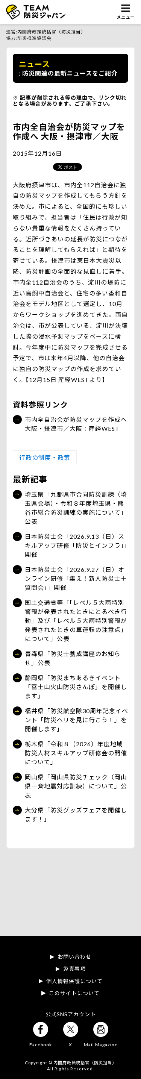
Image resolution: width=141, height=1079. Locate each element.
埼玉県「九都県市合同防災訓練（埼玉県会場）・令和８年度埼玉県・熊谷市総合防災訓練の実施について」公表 (76, 508)
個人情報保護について (74, 981)
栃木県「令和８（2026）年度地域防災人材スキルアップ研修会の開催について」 (76, 752)
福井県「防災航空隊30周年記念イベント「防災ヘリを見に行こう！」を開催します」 (76, 719)
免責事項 (74, 969)
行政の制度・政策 (44, 457)
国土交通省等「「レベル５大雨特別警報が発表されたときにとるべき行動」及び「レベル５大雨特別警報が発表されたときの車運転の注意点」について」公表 (76, 620)
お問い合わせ (74, 957)
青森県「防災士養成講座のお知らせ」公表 (73, 658)
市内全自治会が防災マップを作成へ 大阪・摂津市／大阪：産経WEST (76, 424)
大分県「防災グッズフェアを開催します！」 (76, 814)
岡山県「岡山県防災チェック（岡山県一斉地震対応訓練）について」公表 (76, 786)
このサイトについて (74, 993)
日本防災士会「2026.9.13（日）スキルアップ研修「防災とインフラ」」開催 (76, 545)
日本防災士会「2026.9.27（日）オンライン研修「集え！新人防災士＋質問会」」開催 (76, 578)
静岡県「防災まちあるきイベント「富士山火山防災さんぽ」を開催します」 (76, 686)
